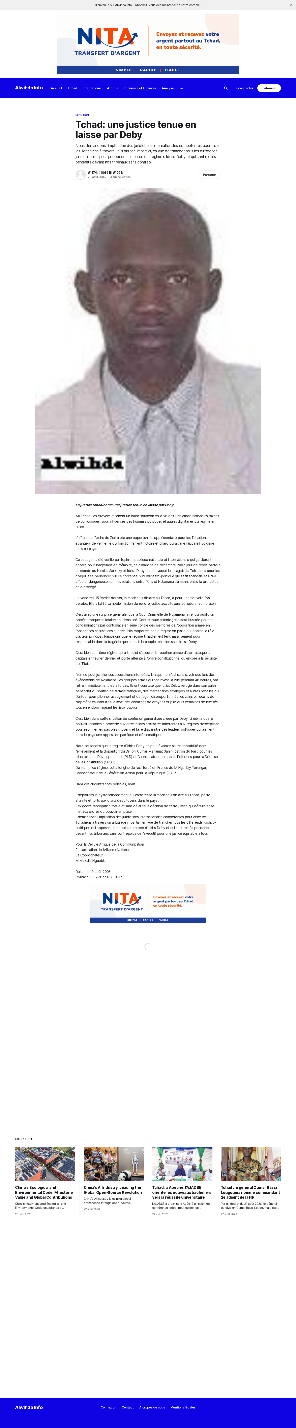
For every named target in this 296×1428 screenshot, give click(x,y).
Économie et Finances (140, 88)
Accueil (56, 88)
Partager (209, 175)
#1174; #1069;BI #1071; (105, 173)
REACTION (82, 114)
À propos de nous (152, 1407)
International (92, 88)
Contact (128, 1407)
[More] (181, 88)
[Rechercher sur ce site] (226, 88)
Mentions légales (183, 1407)
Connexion (108, 1407)
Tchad (72, 88)
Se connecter (243, 88)
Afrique (112, 88)
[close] (291, 5)
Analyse (168, 88)
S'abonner (269, 88)
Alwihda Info (29, 88)
